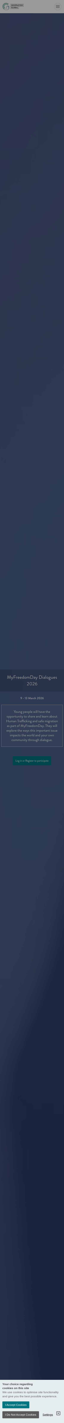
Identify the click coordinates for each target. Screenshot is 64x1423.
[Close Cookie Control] (58, 1413)
